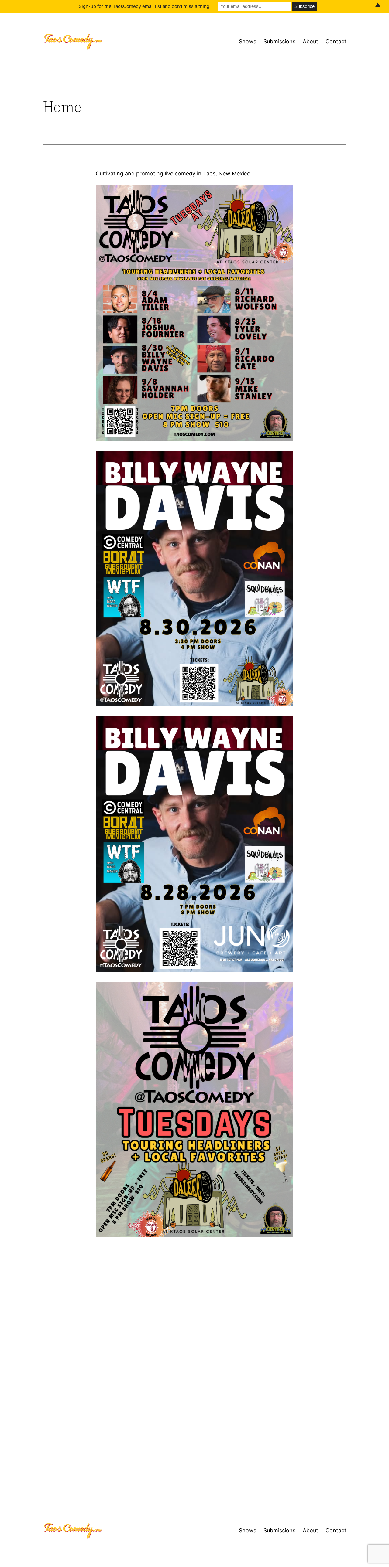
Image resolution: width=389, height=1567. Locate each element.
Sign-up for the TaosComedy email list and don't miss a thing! (145, 6)
